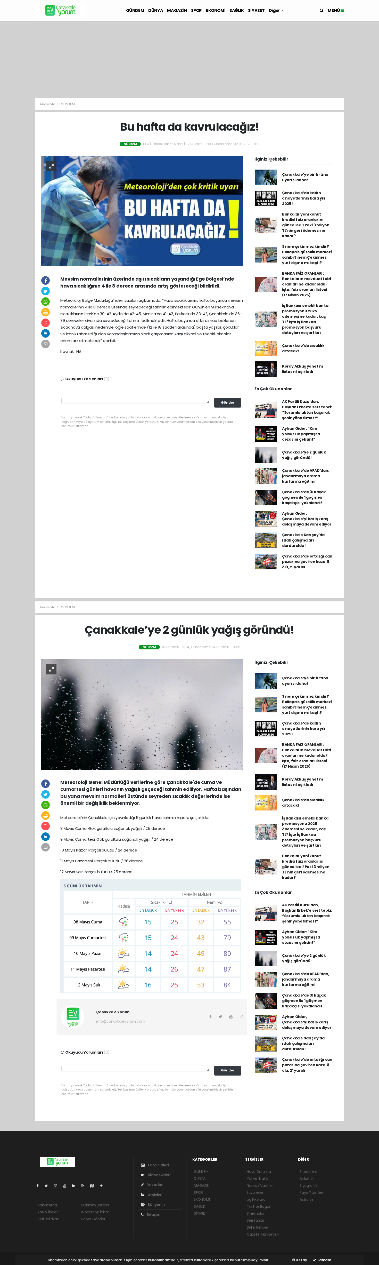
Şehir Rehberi (258, 1227)
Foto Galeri (158, 1165)
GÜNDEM (135, 10)
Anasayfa (48, 104)
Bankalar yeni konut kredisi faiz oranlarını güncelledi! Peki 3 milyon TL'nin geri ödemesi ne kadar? (305, 225)
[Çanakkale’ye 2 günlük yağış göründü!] (142, 714)
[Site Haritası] (94, 1185)
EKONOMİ (215, 10)
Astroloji (306, 1199)
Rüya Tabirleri (311, 1192)
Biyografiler (309, 1185)
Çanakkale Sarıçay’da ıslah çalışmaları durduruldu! (303, 540)
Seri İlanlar (255, 1220)
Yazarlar (154, 1184)
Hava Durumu (259, 1171)
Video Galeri (158, 1175)
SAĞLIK (236, 10)
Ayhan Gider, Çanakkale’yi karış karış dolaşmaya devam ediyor (307, 519)
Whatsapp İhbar (95, 1212)
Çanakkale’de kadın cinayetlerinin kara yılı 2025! (303, 198)
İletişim (153, 1214)
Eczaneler (255, 1192)
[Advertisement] (189, 59)
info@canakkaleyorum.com (120, 1021)
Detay (301, 1260)
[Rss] (84, 1185)
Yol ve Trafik (257, 1178)
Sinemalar (255, 1213)
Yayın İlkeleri (47, 1212)
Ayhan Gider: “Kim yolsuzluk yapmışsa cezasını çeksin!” (301, 434)
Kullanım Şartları (95, 1205)
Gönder (227, 402)
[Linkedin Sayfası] (75, 1185)
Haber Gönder (93, 1219)
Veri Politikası (48, 1219)
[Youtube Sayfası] (66, 1185)
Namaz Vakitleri (260, 1185)
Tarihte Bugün (259, 1206)
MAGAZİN (177, 10)
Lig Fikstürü (256, 1199)
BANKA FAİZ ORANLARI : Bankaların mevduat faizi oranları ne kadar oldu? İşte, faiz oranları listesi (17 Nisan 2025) (306, 284)
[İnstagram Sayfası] (57, 1185)
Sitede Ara (308, 1171)
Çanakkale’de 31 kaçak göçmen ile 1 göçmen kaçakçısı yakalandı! (304, 497)
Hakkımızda (47, 1205)
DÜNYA (155, 10)
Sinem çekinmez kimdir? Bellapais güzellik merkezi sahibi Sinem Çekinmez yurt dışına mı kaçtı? (307, 254)
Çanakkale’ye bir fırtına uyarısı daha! (305, 177)
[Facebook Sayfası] (40, 1185)
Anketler (307, 1178)
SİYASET (256, 10)
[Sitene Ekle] (103, 1185)
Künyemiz (156, 1204)
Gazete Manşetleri (263, 1234)
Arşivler (154, 1194)
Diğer (275, 10)
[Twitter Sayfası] (48, 1185)
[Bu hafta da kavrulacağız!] (142, 210)
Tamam (323, 1260)
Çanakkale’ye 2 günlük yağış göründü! (304, 455)
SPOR (196, 10)
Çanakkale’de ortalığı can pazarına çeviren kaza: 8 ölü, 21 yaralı (307, 562)
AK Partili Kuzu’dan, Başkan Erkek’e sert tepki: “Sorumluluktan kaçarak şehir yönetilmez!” (307, 409)
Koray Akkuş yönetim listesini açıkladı (302, 369)
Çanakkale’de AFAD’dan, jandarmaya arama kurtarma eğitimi (305, 476)
